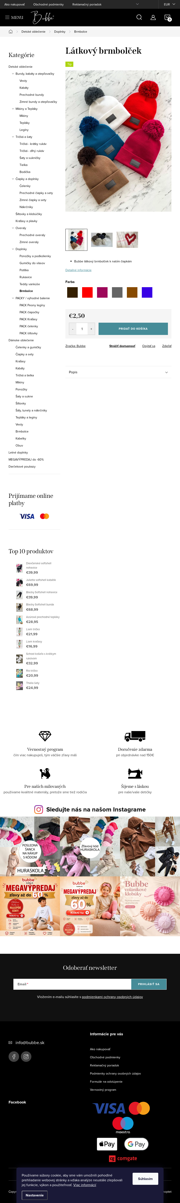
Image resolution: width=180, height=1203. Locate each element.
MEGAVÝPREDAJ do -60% (26, 459)
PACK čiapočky (29, 312)
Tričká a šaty (24, 137)
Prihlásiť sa (149, 984)
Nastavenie (35, 1195)
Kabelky (21, 438)
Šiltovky (21, 403)
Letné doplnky (18, 452)
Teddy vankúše (30, 284)
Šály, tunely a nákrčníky (31, 410)
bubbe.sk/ (26, 1056)
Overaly (21, 228)
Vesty (23, 80)
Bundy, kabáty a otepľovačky (35, 73)
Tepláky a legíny (26, 417)
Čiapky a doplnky (27, 179)
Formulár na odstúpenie (106, 1081)
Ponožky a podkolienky (35, 256)
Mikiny (24, 116)
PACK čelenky (29, 326)
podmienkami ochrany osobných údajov (112, 996)
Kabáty (24, 87)
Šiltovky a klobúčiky (29, 214)
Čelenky (25, 186)
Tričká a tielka (25, 375)
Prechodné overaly (32, 235)
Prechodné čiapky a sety (36, 193)
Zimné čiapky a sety (33, 200)
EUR (167, 4)
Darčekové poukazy (22, 466)
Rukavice (26, 277)
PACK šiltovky (29, 333)
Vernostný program (103, 1089)
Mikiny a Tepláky (27, 109)
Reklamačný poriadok (86, 4)
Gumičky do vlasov (32, 263)
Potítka (24, 270)
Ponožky (21, 389)
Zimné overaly (29, 242)
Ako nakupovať (14, 4)
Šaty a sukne (24, 396)
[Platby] (123, 1133)
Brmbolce (26, 291)
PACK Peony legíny (32, 305)
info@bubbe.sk (30, 1042)
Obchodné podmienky (48, 4)
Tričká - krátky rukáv (33, 144)
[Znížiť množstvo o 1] (72, 329)
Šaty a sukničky (30, 158)
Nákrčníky (26, 207)
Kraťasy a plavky (26, 221)
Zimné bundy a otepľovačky (38, 102)
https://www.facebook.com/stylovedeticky (14, 1056)
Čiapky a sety (25, 354)
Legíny (24, 130)
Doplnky (21, 249)
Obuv (19, 445)
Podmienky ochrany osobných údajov (115, 1073)
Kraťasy (20, 361)
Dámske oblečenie (21, 340)
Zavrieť (96, 344)
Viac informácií (84, 1184)
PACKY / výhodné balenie (33, 298)
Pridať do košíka (133, 329)
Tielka (23, 165)
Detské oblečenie (20, 66)
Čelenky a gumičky (28, 347)
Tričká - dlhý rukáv (32, 151)
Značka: (75, 346)
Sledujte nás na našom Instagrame (96, 809)
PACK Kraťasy (28, 319)
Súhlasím (145, 1178)
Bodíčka (25, 172)
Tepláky (25, 123)
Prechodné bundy (32, 95)
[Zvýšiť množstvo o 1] (91, 329)
